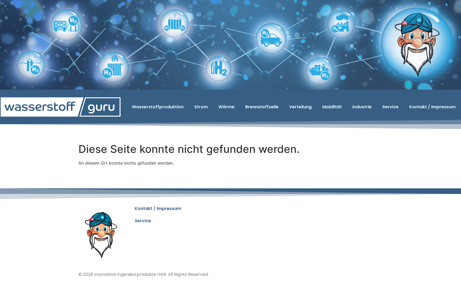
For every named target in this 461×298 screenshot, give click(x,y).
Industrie (362, 107)
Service (390, 107)
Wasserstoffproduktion (158, 107)
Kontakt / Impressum (432, 107)
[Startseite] (60, 107)
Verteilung (300, 107)
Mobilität (332, 107)
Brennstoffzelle (262, 107)
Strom (201, 107)
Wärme (226, 107)
